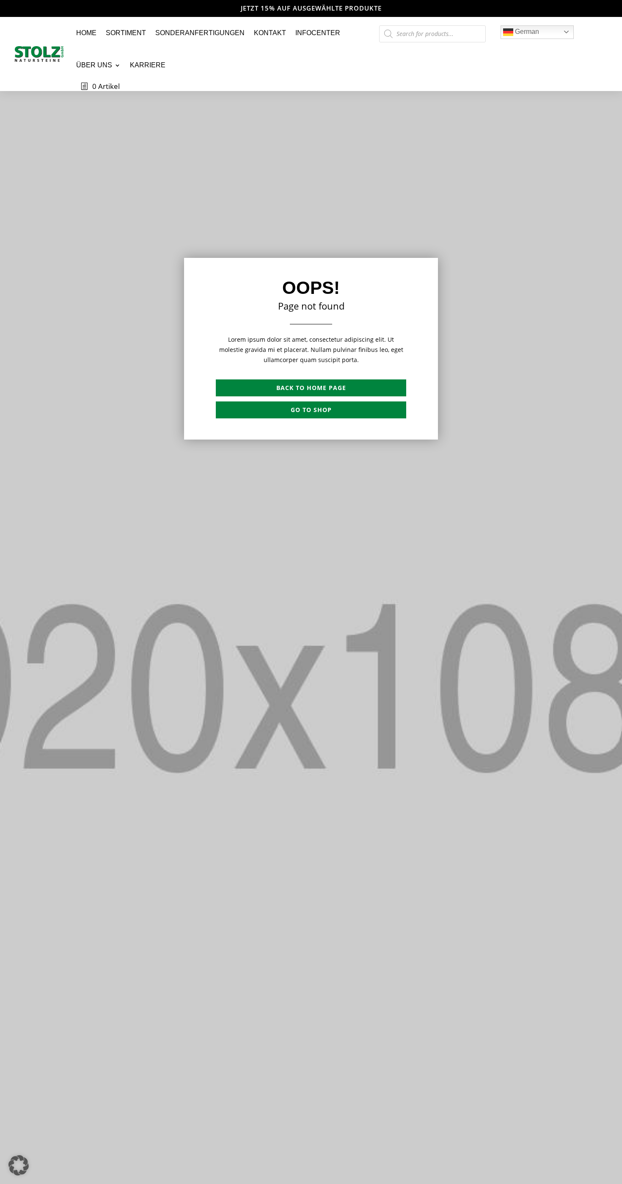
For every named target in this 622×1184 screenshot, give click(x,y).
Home (86, 32)
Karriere (147, 65)
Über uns (94, 65)
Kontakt (270, 32)
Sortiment (126, 32)
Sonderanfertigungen (200, 32)
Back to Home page (311, 388)
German (526, 31)
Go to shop (311, 410)
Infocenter (317, 32)
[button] (18, 1165)
